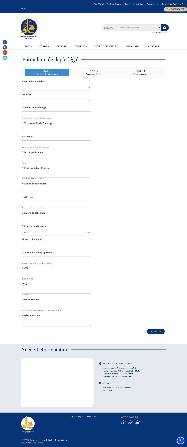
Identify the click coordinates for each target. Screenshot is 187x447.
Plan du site (91, 417)
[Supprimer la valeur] (86, 232)
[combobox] (56, 88)
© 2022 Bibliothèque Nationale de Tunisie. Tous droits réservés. (46, 440)
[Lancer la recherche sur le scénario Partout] (165, 27)
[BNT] (28, 28)
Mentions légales (77, 417)
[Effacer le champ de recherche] (159, 27)
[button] (111, 27)
